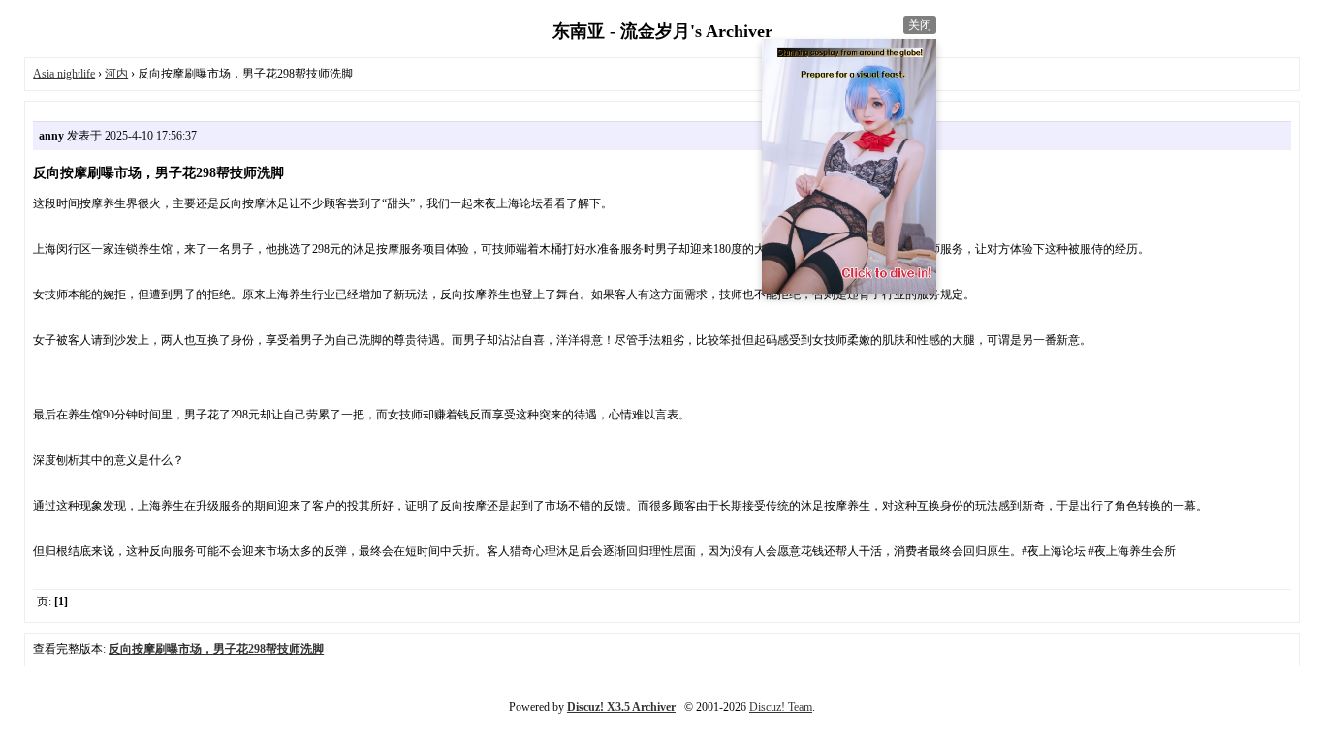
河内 (116, 73)
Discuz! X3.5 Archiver (621, 707)
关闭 (919, 25)
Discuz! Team (780, 707)
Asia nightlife (64, 73)
